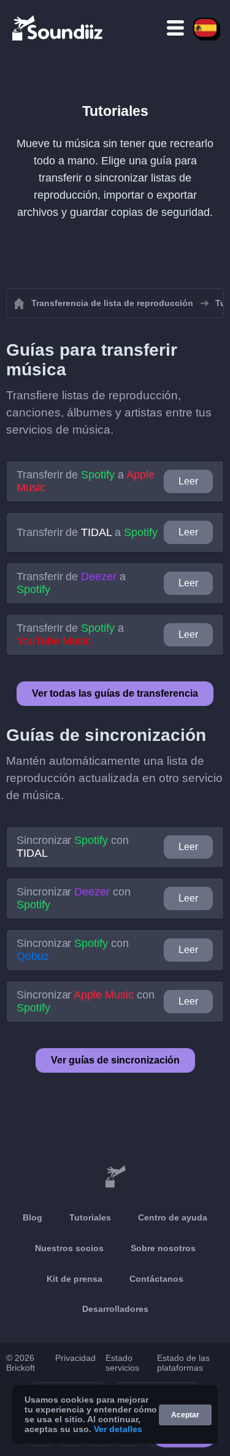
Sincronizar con (73, 846)
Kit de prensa (74, 1279)
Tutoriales (90, 1217)
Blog (32, 1217)
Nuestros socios (69, 1248)
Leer (188, 481)
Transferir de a (85, 481)
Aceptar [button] (185, 1415)
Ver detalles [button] (118, 1429)
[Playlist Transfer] (58, 28)
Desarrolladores (115, 1309)
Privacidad (75, 1358)
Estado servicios (122, 1363)
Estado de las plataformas (183, 1363)
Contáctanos (156, 1279)
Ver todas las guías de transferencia (115, 693)
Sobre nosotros (163, 1248)
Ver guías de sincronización (115, 1060)
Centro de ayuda (172, 1217)
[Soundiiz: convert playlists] (115, 1177)
